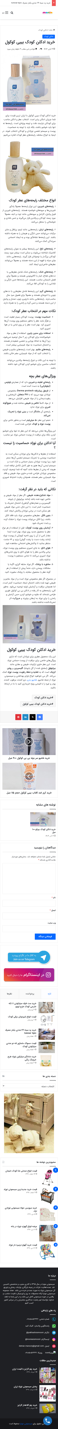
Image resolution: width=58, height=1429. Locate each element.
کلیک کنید (29, 1326)
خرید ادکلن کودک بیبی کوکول (37, 704)
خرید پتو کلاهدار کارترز (27, 1405)
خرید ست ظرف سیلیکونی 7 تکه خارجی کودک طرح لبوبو (22, 1005)
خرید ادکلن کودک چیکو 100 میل (44, 831)
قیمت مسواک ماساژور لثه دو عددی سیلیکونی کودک (21, 1045)
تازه (49, 994)
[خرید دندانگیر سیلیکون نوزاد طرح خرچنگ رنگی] (47, 1060)
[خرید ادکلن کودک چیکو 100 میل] (43, 819)
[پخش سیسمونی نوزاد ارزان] (47, 1393)
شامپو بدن (32, 680)
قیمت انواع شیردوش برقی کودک (22, 1016)
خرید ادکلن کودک (43, 697)
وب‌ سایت (52, 923)
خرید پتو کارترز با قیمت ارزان (24, 1369)
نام (54, 897)
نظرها (9, 994)
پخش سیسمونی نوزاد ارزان (25, 1386)
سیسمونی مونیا (26, 1423)
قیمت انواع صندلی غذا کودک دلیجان (21, 1171)
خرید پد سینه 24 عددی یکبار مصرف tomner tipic (30, 2)
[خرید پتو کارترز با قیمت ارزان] (47, 1375)
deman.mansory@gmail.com (31, 1346)
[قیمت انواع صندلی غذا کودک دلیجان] (47, 1177)
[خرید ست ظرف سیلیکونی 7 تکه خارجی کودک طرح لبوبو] (47, 1007)
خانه (51, 30)
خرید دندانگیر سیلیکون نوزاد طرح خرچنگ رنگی (22, 1058)
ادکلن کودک (43, 30)
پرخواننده (30, 994)
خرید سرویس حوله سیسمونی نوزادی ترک (21, 1209)
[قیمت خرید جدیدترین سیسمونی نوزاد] (47, 1196)
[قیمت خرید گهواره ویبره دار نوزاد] (47, 1251)
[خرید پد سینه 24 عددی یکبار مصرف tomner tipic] (47, 1034)
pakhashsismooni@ (35, 1332)
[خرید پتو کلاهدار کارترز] (47, 1408)
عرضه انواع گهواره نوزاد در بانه (24, 1226)
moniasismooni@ (32, 1339)
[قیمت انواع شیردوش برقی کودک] (47, 1020)
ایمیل (53, 910)
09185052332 (32, 1319)
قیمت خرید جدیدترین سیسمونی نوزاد (20, 1189)
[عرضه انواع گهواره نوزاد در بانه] (47, 1233)
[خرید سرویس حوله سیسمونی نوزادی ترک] (47, 1214)
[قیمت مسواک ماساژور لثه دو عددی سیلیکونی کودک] (47, 1047)
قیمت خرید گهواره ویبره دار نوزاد (23, 1245)
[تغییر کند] (47, 12)
